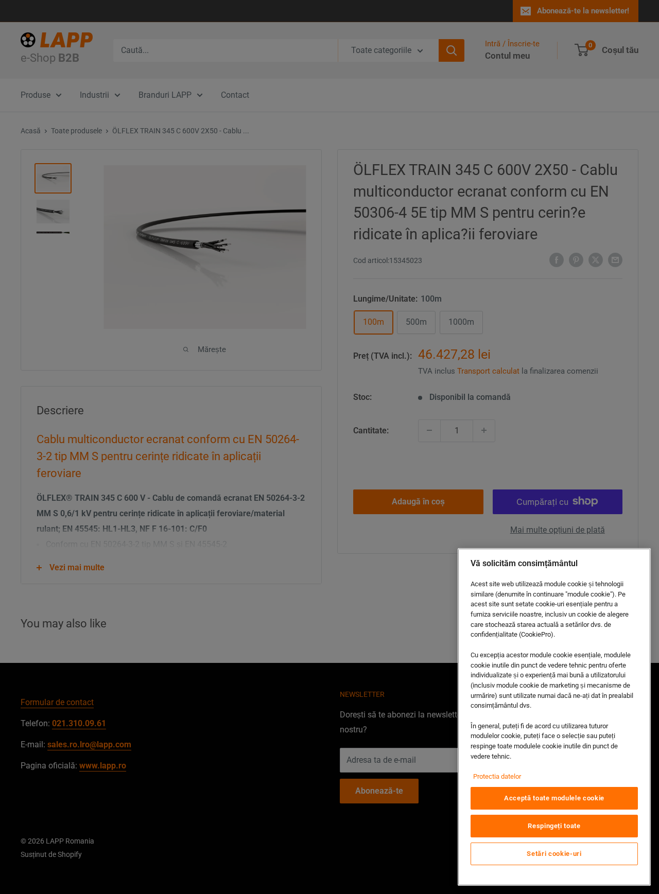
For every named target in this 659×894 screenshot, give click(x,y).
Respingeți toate (554, 826)
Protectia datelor (497, 776)
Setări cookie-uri (554, 853)
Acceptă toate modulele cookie (554, 798)
